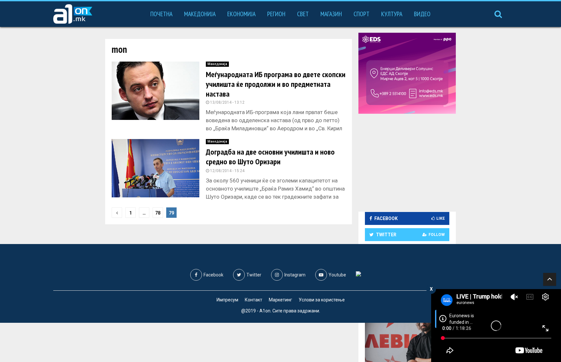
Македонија (200, 14)
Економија (241, 14)
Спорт (361, 14)
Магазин (331, 14)
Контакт (253, 299)
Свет (303, 14)
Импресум (227, 299)
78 (157, 213)
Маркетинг (280, 299)
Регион (276, 14)
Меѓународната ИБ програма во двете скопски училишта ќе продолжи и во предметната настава (275, 84)
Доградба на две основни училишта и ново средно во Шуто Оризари (270, 157)
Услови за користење (322, 299)
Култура (391, 14)
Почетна (161, 14)
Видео (422, 14)
